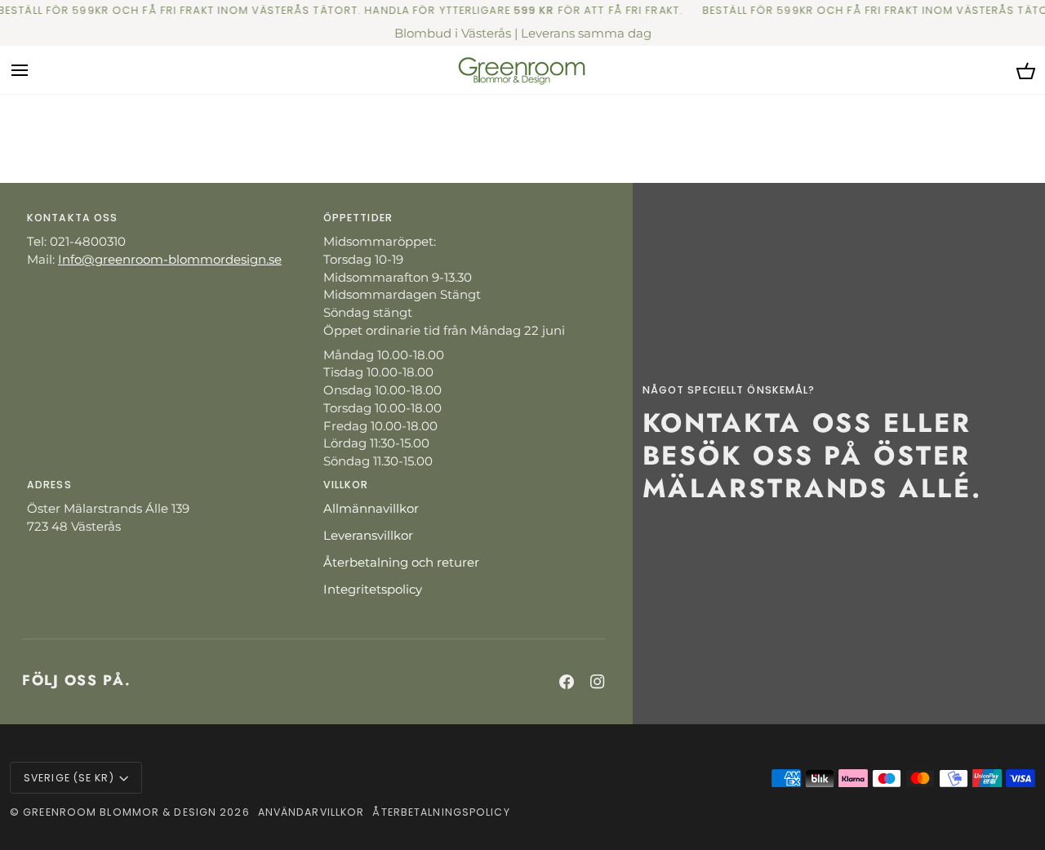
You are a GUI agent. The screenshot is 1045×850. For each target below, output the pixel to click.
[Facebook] (566, 681)
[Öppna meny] (34, 70)
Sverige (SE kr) (69, 778)
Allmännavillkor (371, 508)
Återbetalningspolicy (440, 812)
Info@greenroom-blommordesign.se (170, 259)
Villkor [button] (346, 485)
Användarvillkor (311, 812)
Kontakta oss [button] (72, 218)
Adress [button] (49, 485)
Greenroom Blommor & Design (119, 812)
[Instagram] (597, 681)
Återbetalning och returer (401, 562)
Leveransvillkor (368, 535)
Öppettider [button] (358, 218)
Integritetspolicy (372, 589)
